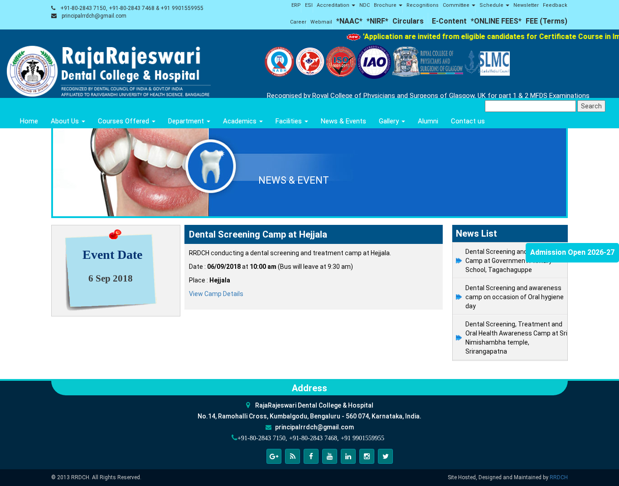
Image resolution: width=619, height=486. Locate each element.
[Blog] (292, 456)
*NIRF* (377, 21)
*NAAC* (349, 21)
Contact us (468, 121)
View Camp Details (216, 293)
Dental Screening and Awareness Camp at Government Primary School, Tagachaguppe (513, 260)
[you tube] (329, 456)
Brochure (386, 5)
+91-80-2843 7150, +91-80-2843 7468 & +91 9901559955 (131, 8)
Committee (457, 5)
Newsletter (526, 5)
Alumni (428, 121)
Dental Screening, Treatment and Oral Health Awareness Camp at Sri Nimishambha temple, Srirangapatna (516, 338)
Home (29, 121)
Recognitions (422, 5)
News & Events (343, 121)
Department (187, 121)
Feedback (555, 5)
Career (298, 22)
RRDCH (559, 477)
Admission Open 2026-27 (572, 252)
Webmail (321, 22)
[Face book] (311, 456)
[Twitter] (385, 456)
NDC (364, 5)
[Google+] (273, 456)
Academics (240, 121)
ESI (309, 5)
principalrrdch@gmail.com (94, 16)
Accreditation (334, 5)
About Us (66, 121)
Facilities (290, 121)
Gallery (390, 121)
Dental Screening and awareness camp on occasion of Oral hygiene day (514, 297)
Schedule (492, 5)
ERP (296, 5)
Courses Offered (124, 121)
